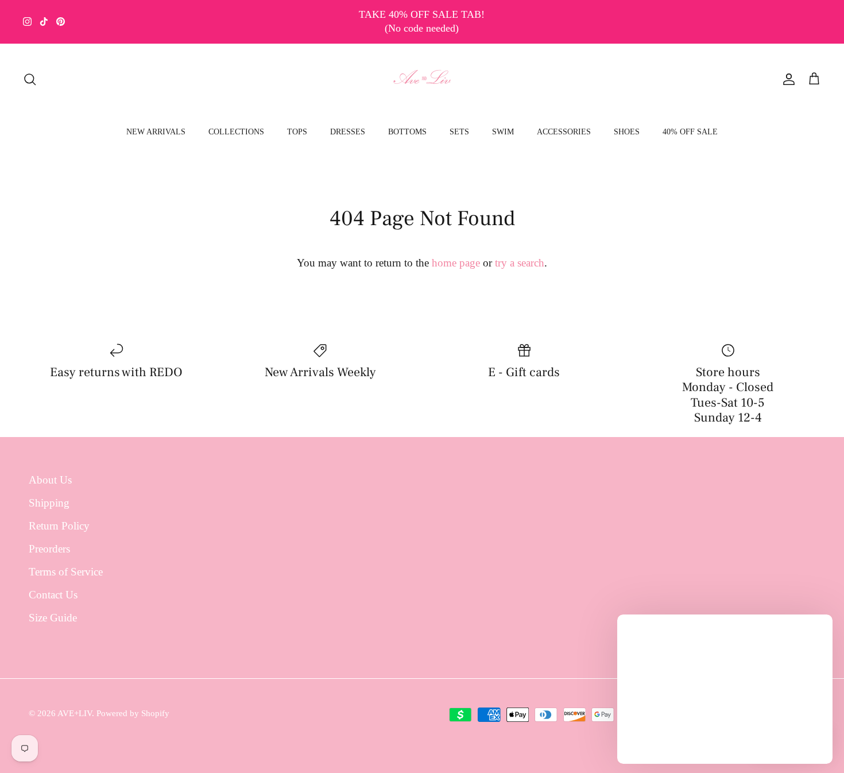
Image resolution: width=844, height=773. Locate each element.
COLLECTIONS (236, 131)
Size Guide (53, 618)
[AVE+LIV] (422, 79)
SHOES (627, 131)
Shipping (49, 503)
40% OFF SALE (690, 131)
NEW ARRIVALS (155, 131)
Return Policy (59, 526)
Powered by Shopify (132, 713)
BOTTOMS (407, 131)
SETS (459, 131)
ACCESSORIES (564, 131)
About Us (50, 480)
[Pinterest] (60, 21)
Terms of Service (66, 572)
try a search (519, 263)
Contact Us (53, 595)
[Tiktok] (44, 21)
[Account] (786, 79)
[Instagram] (27, 21)
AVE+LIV (74, 713)
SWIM (503, 131)
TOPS (297, 131)
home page (456, 263)
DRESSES (347, 131)
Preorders (49, 549)
